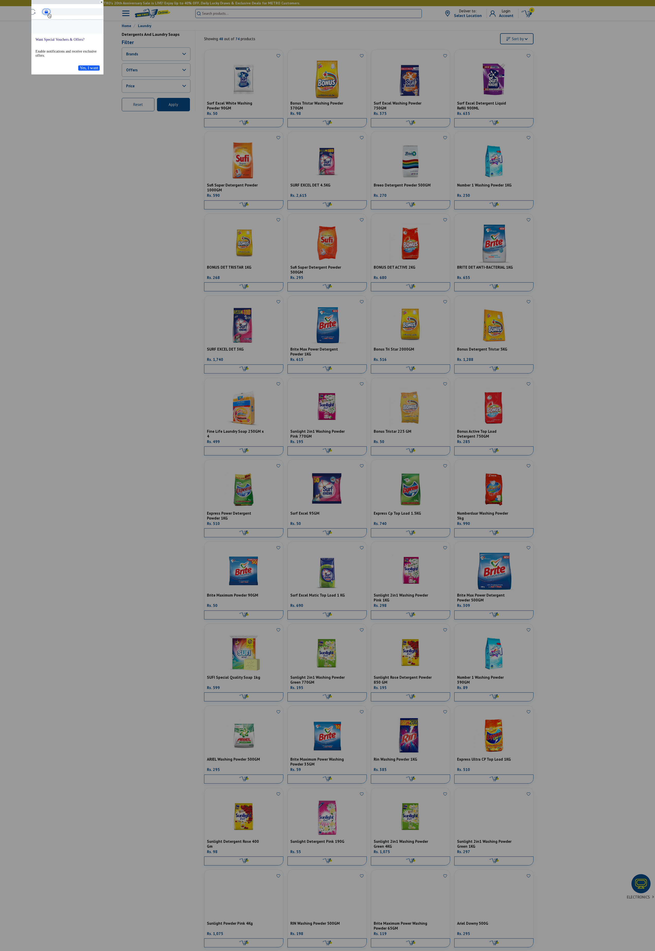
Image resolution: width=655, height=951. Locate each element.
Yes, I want (89, 68)
